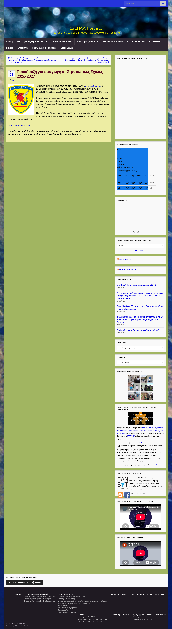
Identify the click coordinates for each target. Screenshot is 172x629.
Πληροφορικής (63, 610)
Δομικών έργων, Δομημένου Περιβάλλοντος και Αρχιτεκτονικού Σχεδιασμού (83, 601)
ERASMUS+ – (155, 41)
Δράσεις (136, 617)
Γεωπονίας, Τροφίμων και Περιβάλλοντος (71, 596)
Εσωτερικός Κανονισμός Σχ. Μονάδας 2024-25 (39, 599)
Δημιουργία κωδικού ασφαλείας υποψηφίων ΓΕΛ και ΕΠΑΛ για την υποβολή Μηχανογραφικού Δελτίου (140, 319)
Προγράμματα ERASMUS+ (86, 617)
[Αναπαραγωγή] (9, 582)
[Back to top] (166, 623)
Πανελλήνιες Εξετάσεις (87, 41)
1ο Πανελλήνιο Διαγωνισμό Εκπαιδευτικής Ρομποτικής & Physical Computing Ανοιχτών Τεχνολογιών (140, 430)
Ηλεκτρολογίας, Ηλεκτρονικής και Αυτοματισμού (74, 603)
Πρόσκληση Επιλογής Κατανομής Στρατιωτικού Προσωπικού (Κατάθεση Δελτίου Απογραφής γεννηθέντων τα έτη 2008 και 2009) (32, 60)
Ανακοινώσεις (138, 41)
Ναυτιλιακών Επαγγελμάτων (67, 608)
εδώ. (147, 489)
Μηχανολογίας (62, 605)
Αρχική (9, 41)
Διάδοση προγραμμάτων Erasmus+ (90, 621)
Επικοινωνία (67, 48)
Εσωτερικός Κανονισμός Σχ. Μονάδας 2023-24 (39, 596)
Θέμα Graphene (25, 626)
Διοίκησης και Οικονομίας (66, 599)
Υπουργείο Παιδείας (128, 269)
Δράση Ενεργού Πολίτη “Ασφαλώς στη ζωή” (138, 330)
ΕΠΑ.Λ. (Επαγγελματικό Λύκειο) (32, 41)
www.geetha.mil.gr (93, 86)
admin (13, 80)
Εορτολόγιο (137, 232)
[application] (24, 582)
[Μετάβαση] (140, 418)
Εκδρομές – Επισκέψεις (17, 48)
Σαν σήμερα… (125, 259)
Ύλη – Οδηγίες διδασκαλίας (115, 41)
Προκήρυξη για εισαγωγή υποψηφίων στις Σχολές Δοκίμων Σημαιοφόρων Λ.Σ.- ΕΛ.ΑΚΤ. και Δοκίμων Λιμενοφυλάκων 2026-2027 (86, 60)
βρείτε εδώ (154, 465)
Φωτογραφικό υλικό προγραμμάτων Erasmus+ (93, 619)
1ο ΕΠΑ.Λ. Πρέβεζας (86, 28)
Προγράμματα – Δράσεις (44, 48)
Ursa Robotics (138, 443)
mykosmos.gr (140, 250)
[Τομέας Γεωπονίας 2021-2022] (140, 387)
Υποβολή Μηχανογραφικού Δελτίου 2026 (136, 285)
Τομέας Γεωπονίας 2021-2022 (143, 619)
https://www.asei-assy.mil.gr (20, 125)
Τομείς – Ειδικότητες (62, 41)
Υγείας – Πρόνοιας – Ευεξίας (67, 612)
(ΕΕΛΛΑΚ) (131, 436)
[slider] (21, 582)
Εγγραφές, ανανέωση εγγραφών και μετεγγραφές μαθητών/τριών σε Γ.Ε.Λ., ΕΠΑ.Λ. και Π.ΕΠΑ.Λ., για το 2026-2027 (140, 295)
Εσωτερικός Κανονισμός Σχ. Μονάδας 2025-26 (39, 601)
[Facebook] (7, 3)
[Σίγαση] (33, 582)
